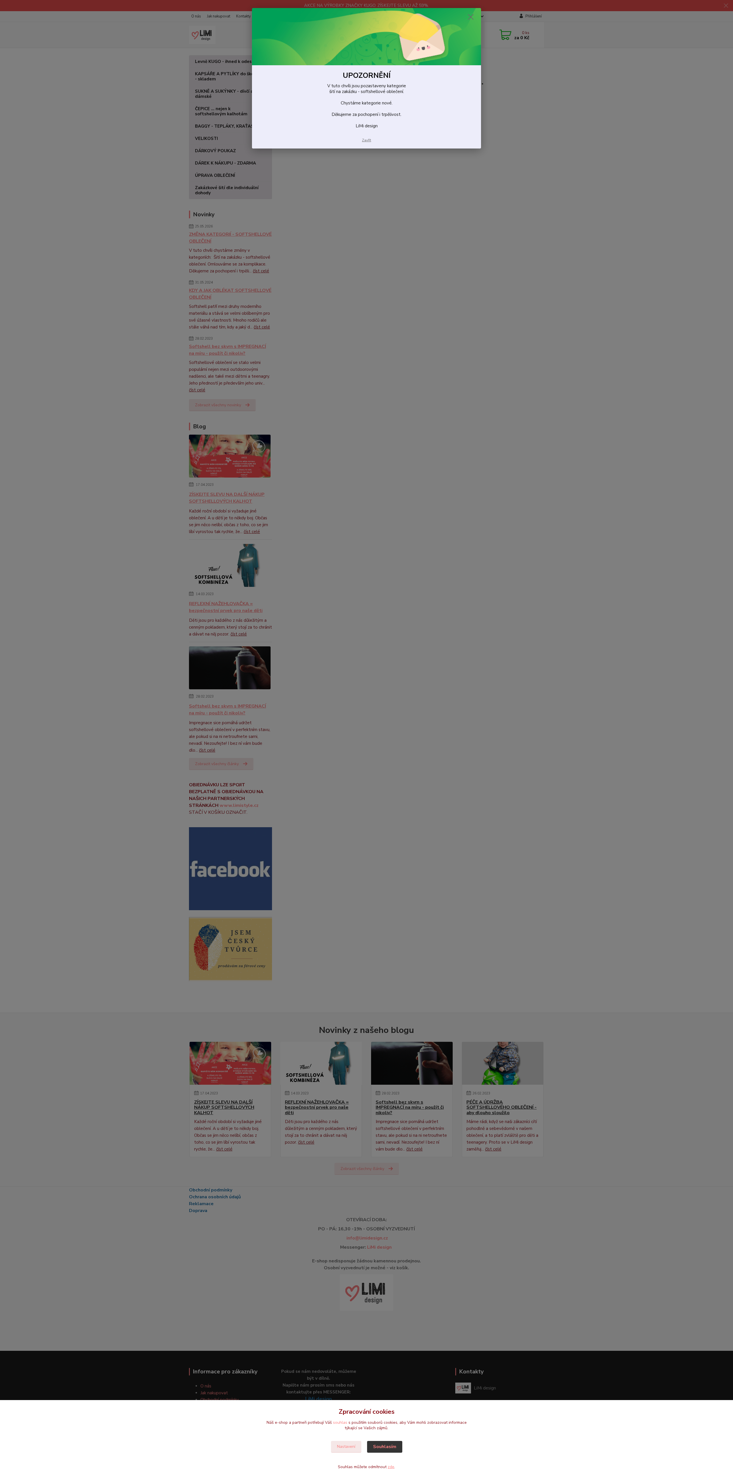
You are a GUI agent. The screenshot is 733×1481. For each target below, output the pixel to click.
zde (391, 1467)
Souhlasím (384, 1447)
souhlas (340, 1422)
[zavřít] (470, 17)
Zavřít (366, 140)
